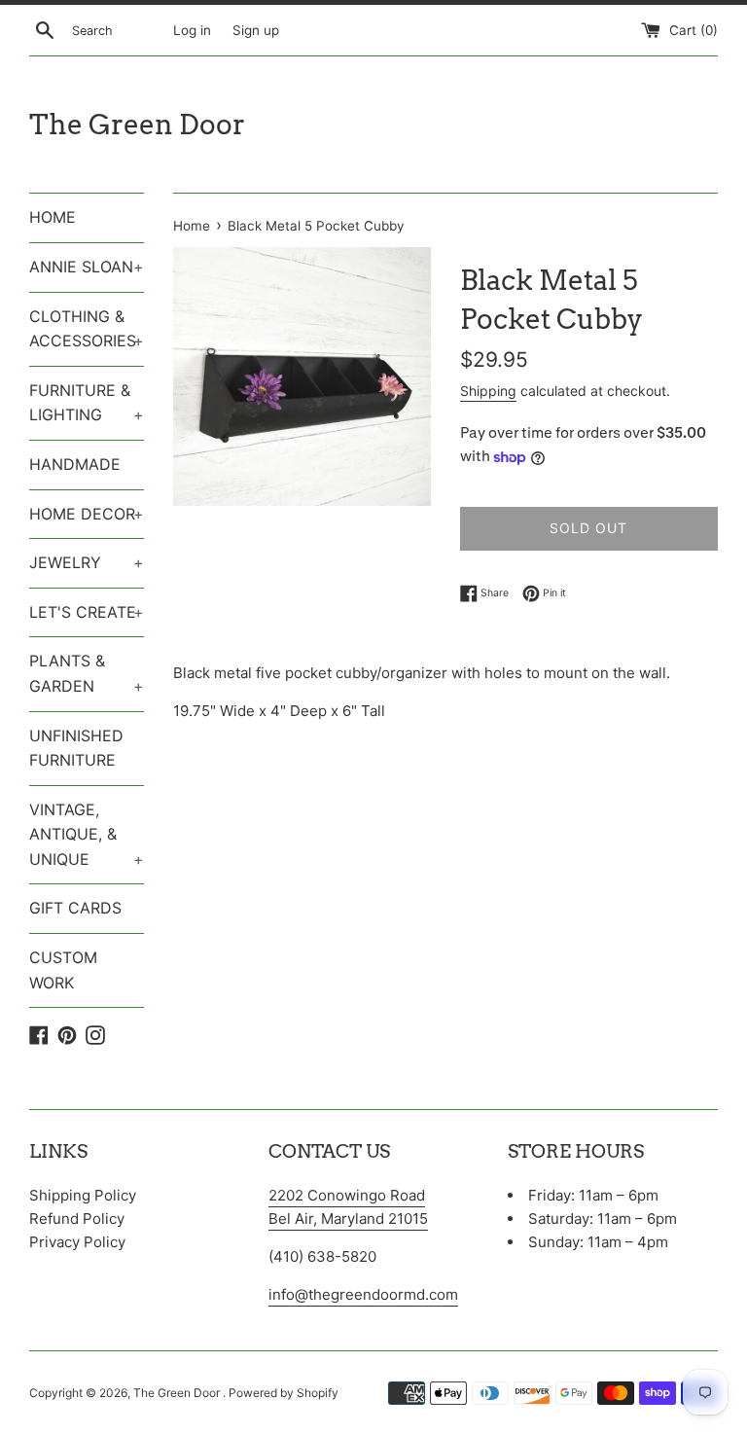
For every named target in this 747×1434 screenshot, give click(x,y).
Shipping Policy (82, 1195)
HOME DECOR (86, 513)
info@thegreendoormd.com (363, 1294)
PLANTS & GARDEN (86, 673)
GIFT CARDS (75, 907)
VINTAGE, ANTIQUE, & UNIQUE (86, 834)
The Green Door (137, 124)
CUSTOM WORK (63, 970)
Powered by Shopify (283, 1392)
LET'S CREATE (86, 612)
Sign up (255, 30)
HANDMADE (75, 464)
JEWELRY (86, 562)
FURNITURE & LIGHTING (86, 402)
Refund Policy (76, 1218)
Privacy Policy (77, 1242)
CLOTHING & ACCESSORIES (86, 328)
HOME (52, 217)
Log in (192, 30)
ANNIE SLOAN (86, 266)
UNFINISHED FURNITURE (76, 748)
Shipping (488, 390)
